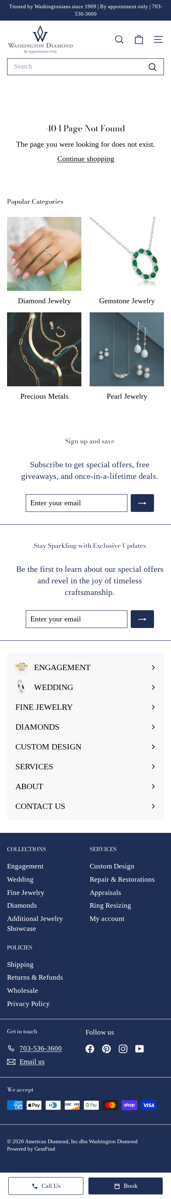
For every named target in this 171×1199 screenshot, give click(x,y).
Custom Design (112, 866)
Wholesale (22, 990)
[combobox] (85, 66)
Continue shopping (85, 159)
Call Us (51, 1185)
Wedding (20, 879)
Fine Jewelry (25, 893)
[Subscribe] (142, 503)
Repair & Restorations (122, 879)
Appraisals (105, 893)
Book (131, 1185)
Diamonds (22, 905)
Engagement (25, 866)
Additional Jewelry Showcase (35, 924)
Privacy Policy (28, 1004)
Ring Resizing (110, 905)
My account (107, 919)
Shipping (20, 964)
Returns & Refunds (35, 977)
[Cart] (139, 39)
